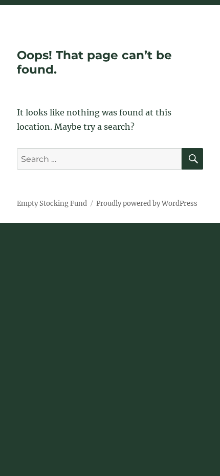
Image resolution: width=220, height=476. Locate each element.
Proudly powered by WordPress (146, 203)
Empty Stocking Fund (52, 203)
